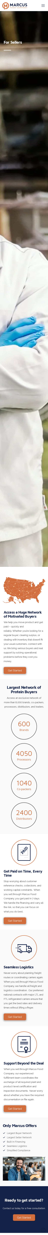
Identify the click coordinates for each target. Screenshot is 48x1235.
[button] (43, 5)
